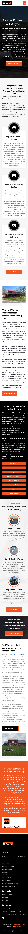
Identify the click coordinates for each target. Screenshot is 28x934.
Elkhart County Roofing (19, 654)
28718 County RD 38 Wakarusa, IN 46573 (14, 914)
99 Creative (17, 926)
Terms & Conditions (18, 931)
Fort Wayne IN (7, 717)
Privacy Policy (8, 931)
